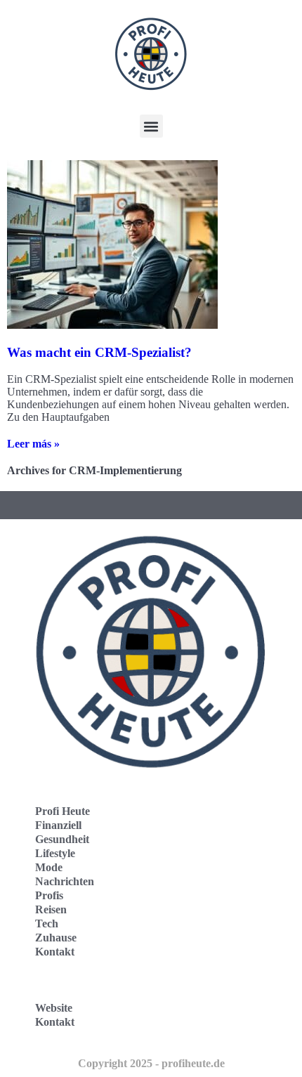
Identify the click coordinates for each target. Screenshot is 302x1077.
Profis (49, 895)
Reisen (51, 909)
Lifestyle (55, 853)
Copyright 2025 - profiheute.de (151, 1063)
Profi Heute (62, 811)
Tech (46, 923)
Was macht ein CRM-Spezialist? (99, 352)
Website (53, 1008)
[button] (151, 126)
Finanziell (58, 825)
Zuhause (56, 938)
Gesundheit (62, 839)
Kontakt (54, 952)
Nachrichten (64, 881)
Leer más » (33, 444)
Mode (49, 867)
